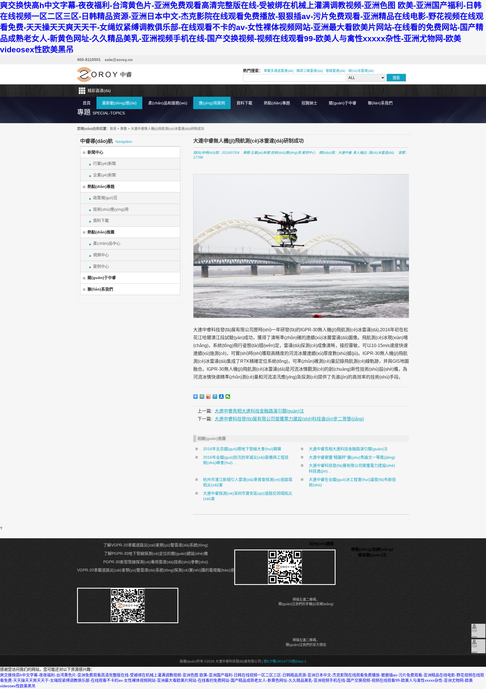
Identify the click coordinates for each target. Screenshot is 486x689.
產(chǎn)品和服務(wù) (167, 103)
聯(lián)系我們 (380, 103)
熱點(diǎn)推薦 (100, 232)
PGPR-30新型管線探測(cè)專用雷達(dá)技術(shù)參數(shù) (155, 562)
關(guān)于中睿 (342, 103)
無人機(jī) (360, 153)
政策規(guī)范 (105, 197)
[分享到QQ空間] (202, 396)
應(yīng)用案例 (212, 103)
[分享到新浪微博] (208, 396)
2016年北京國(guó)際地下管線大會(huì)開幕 (242, 449)
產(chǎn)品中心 (106, 243)
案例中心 (101, 266)
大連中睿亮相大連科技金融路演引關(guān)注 (259, 411)
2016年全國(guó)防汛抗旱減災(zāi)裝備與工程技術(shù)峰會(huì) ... (246, 460)
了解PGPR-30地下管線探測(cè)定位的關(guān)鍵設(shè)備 (156, 553)
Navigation (106, 141)
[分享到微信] (228, 396)
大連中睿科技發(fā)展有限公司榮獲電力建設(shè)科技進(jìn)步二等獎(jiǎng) (289, 418)
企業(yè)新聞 (104, 175)
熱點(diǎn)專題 (277, 103)
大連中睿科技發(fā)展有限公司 (104, 74)
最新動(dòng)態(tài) (119, 103)
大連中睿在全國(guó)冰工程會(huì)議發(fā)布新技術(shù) (352, 482)
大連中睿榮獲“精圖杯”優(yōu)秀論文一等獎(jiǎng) (352, 457)
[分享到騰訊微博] (215, 396)
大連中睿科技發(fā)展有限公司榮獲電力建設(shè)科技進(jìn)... (352, 468)
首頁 (87, 103)
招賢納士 (309, 103)
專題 (123, 129)
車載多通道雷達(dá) (279, 71)
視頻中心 (101, 255)
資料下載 (244, 103)
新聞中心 (95, 152)
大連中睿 (345, 153)
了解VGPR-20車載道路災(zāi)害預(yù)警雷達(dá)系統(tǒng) (155, 545)
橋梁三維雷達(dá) (309, 71)
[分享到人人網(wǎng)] (221, 396)
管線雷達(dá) (335, 71)
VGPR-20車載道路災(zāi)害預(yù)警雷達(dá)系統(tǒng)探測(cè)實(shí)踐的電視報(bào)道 (155, 570)
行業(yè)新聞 (104, 163)
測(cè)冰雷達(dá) (361, 71)
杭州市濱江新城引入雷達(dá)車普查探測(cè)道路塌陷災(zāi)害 (247, 482)
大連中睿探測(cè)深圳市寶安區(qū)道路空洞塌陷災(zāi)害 (247, 496)
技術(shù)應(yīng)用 (111, 209)
